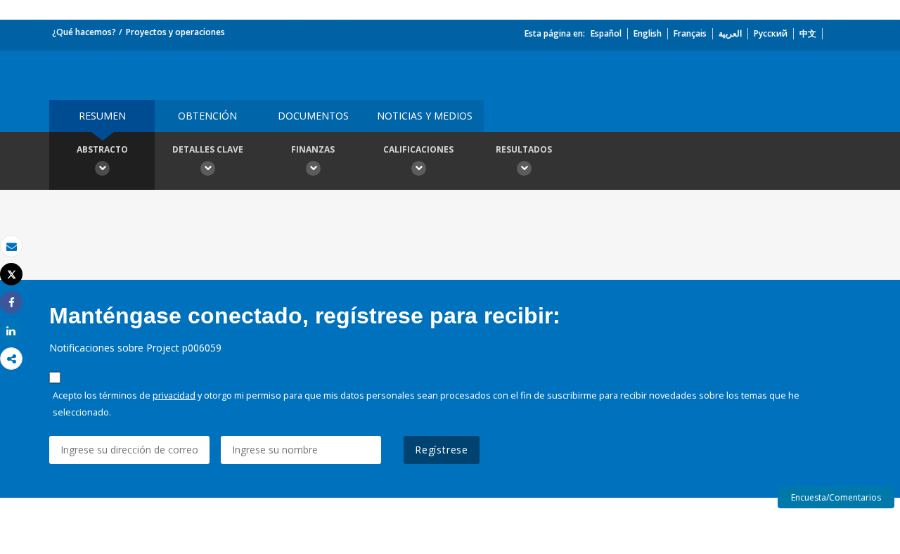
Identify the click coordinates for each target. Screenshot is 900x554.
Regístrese (441, 449)
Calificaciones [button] (418, 149)
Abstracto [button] (102, 149)
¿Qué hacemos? (84, 32)
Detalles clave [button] (207, 149)
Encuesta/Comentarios (836, 497)
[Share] (11, 302)
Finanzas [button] (313, 149)
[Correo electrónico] (11, 246)
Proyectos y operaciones (175, 32)
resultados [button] (524, 149)
